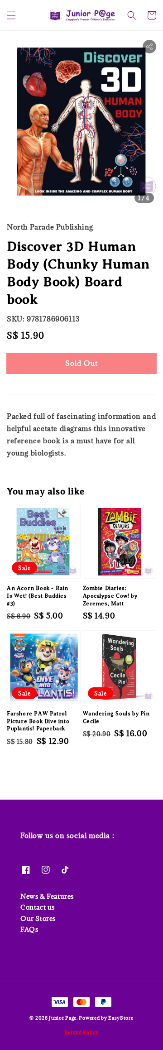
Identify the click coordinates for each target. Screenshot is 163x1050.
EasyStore (120, 1018)
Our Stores (38, 918)
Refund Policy (81, 1032)
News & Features (47, 896)
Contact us (37, 907)
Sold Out (81, 363)
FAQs (29, 929)
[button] (11, 15)
